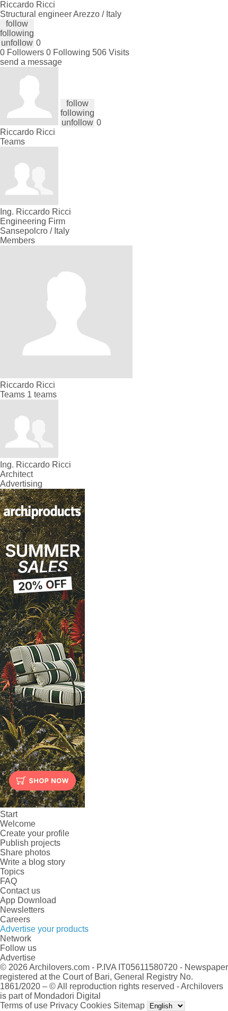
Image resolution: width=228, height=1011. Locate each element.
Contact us (20, 890)
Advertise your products (44, 928)
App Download (28, 900)
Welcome (18, 823)
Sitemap (129, 1005)
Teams (12, 141)
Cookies (95, 1005)
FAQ (8, 881)
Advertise (18, 957)
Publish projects (30, 842)
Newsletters (22, 909)
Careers (15, 919)
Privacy (64, 1005)
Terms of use (24, 1005)
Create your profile (34, 833)
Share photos (25, 852)
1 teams (42, 394)
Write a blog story (32, 861)
